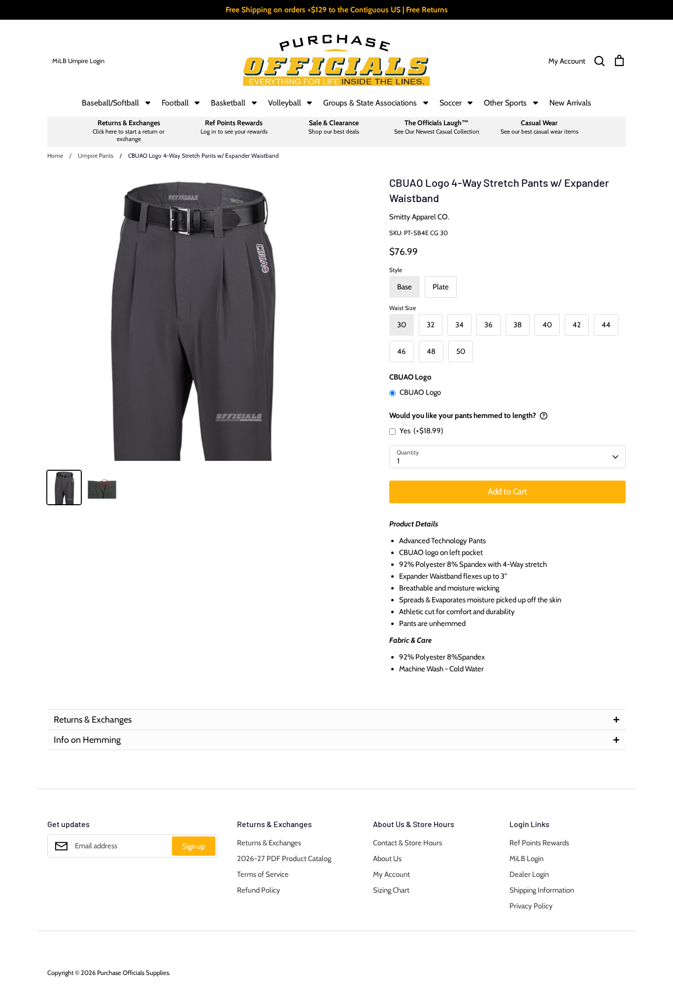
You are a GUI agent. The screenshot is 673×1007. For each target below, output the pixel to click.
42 (576, 324)
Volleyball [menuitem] (284, 102)
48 (431, 351)
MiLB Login (526, 858)
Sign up (193, 846)
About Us (387, 858)
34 (459, 324)
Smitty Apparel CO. (419, 216)
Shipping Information (541, 890)
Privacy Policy (531, 906)
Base (404, 286)
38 (517, 324)
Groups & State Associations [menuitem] (370, 102)
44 (606, 324)
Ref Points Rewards (539, 842)
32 (431, 324)
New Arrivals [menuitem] (570, 102)
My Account (391, 874)
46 (401, 351)
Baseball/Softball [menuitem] (110, 102)
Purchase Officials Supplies (133, 972)
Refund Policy (258, 890)
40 (547, 324)
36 (488, 324)
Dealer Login (529, 874)
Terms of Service (263, 874)
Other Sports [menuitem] (505, 102)
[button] (336, 719)
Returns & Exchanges (269, 842)
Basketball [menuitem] (228, 102)
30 (401, 324)
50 (460, 351)
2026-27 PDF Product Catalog (284, 858)
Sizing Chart (391, 890)
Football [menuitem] (175, 102)
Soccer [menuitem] (450, 102)
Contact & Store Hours (407, 842)
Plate (441, 286)
